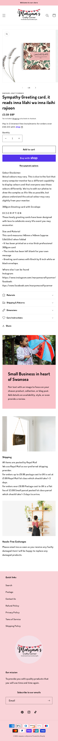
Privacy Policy (12, 612)
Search (9, 585)
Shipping (15, 119)
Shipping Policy (13, 626)
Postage (9, 592)
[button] (3, 15)
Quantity (6, 132)
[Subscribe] (48, 700)
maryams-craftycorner (25, 736)
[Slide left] (22, 88)
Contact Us (11, 598)
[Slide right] (35, 88)
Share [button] (8, 325)
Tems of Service (13, 619)
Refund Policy (12, 605)
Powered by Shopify (39, 736)
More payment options (29, 165)
